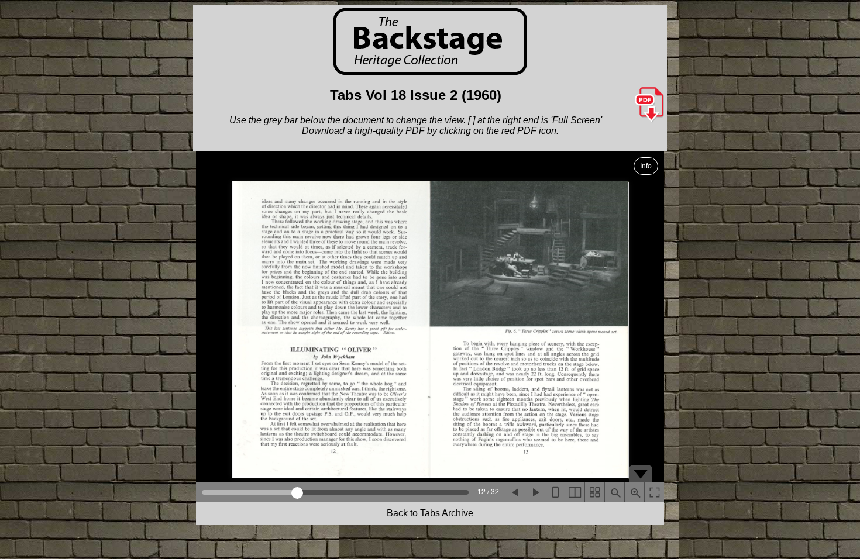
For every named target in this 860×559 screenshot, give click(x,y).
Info (646, 166)
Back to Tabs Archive (430, 513)
